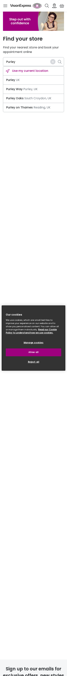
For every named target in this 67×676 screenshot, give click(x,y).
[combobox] (33, 61)
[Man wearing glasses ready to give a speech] (33, 21)
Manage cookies (34, 342)
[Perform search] (60, 62)
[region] (33, 338)
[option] (33, 70)
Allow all (33, 352)
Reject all (33, 361)
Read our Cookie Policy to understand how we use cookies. (31, 331)
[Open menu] (5, 6)
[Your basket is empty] (62, 6)
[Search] (47, 6)
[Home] (26, 6)
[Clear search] (52, 61)
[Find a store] (54, 6)
